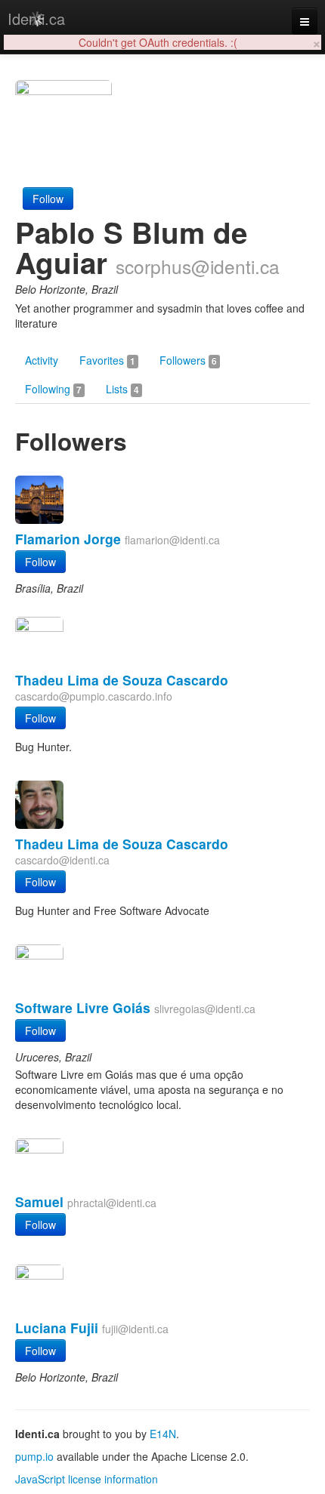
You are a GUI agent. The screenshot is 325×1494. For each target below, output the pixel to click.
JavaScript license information (86, 1478)
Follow (47, 198)
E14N (163, 1433)
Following (53, 388)
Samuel (39, 1201)
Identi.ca (36, 18)
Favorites (107, 360)
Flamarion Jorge (68, 538)
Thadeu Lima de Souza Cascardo (121, 679)
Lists (122, 388)
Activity (41, 360)
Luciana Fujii (56, 1327)
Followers (188, 360)
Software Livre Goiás (82, 1007)
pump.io (34, 1456)
